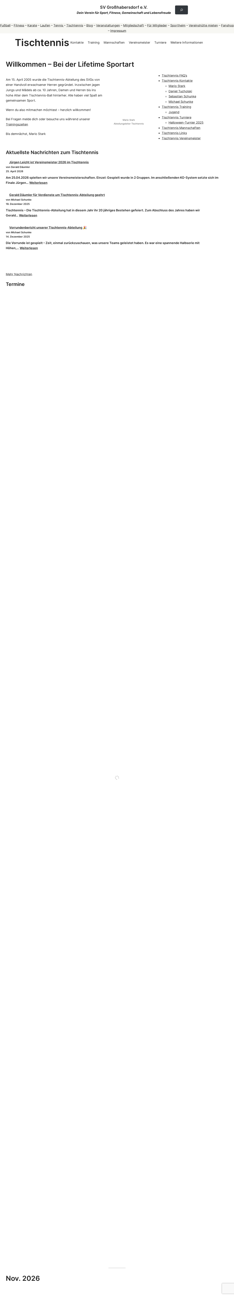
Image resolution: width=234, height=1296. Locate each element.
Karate (32, 25)
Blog (89, 25)
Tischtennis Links (174, 133)
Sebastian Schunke (182, 96)
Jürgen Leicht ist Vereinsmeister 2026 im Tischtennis (49, 162)
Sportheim (178, 25)
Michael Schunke (181, 101)
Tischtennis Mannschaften (181, 128)
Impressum (118, 30)
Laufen (45, 25)
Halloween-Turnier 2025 (186, 122)
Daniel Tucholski (180, 91)
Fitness (19, 25)
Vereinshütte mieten (203, 25)
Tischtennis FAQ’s (174, 75)
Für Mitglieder (157, 25)
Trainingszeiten (17, 124)
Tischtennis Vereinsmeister (181, 138)
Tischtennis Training (176, 107)
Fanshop (227, 25)
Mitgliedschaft (133, 25)
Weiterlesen (38, 183)
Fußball (5, 25)
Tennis (58, 25)
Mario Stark (177, 86)
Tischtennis (74, 25)
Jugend (174, 112)
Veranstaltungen (108, 25)
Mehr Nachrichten (19, 274)
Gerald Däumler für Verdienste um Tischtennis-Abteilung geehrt (57, 195)
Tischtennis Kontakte (177, 80)
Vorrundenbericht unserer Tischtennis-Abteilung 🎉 (48, 227)
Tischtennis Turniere (176, 117)
